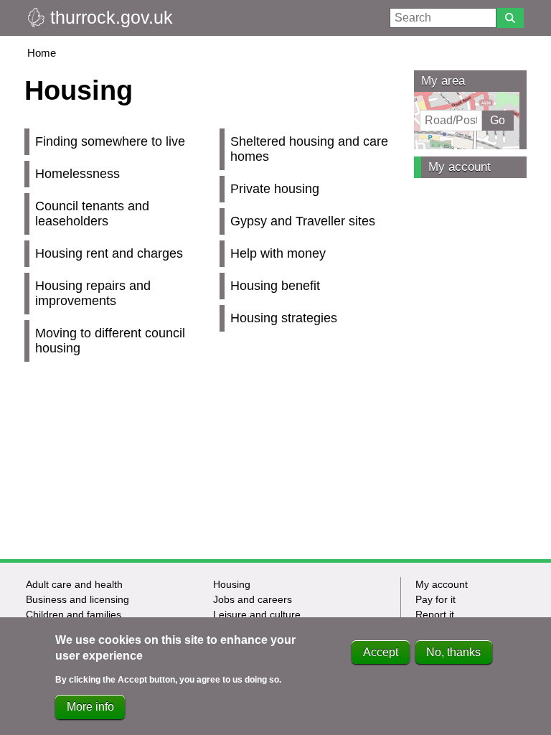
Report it (434, 614)
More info (90, 707)
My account (459, 167)
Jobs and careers (252, 599)
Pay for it (435, 599)
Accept (380, 652)
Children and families (73, 614)
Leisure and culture (257, 614)
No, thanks (453, 652)
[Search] (510, 18)
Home (41, 53)
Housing (231, 584)
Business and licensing (77, 599)
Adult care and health (74, 584)
